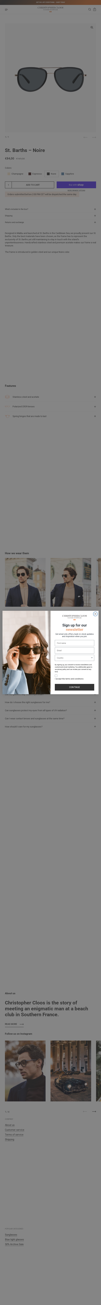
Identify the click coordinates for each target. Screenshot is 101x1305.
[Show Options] (92, 658)
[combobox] (74, 658)
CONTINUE (74, 687)
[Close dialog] (95, 614)
